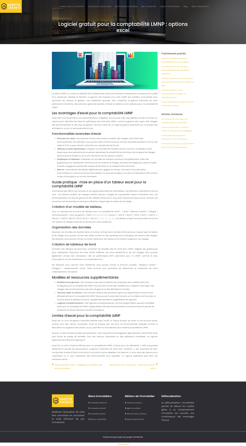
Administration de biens (126, 6)
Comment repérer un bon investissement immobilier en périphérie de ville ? (173, 93)
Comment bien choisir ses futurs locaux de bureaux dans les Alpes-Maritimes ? (175, 70)
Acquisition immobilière (99, 6)
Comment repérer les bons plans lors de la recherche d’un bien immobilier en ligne (177, 82)
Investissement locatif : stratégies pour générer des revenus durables (78, 366)
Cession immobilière (170, 6)
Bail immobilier (148, 6)
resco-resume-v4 (200, 6)
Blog (185, 6)
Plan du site (123, 444)
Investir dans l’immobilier (71, 6)
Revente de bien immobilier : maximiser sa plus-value (132, 366)
